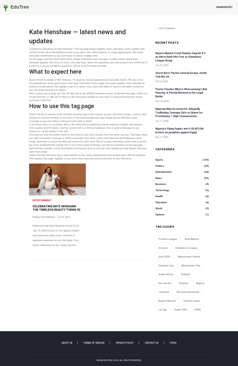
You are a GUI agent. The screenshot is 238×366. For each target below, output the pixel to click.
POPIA (173, 343)
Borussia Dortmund (188, 292)
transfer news (192, 300)
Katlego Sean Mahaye (44, 217)
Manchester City (190, 265)
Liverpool (164, 292)
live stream (165, 283)
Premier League (168, 239)
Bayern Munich (167, 300)
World (182, 208)
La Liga (163, 309)
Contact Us (152, 343)
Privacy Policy (125, 343)
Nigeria (200, 283)
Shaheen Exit (224, 7)
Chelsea (183, 283)
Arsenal (163, 247)
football (185, 274)
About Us (66, 343)
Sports (182, 159)
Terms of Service (94, 343)
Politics (182, 166)
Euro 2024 (164, 256)
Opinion (182, 214)
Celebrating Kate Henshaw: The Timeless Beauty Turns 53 (56, 208)
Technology (182, 190)
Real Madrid (192, 239)
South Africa (166, 274)
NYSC (198, 309)
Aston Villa (181, 309)
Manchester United (189, 256)
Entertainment (42, 200)
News (182, 178)
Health (182, 196)
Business (182, 184)
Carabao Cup (166, 265)
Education (182, 202)
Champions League (186, 247)
